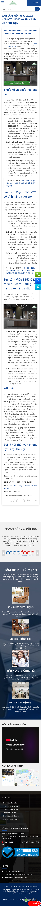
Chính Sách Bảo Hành (10, 809)
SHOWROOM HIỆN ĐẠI (20, 702)
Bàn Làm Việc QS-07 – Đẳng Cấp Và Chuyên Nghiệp (20, 183)
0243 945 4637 (17, 874)
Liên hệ (35, 3)
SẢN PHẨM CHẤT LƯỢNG (21, 607)
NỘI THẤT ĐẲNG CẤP (20, 639)
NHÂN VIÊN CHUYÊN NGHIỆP (20, 670)
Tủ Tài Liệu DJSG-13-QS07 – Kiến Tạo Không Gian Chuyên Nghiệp (20, 270)
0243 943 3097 (28, 874)
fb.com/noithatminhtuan (13, 881)
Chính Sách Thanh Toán (11, 806)
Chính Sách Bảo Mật (10, 803)
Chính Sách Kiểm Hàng (10, 819)
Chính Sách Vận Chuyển (11, 816)
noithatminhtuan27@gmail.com (16, 878)
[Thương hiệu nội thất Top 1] (13, 2)
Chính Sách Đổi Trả (9, 813)
